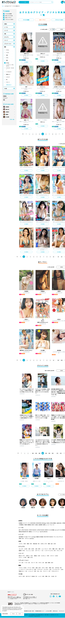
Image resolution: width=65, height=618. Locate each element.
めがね (44, 543)
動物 (48, 576)
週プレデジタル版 (9, 15)
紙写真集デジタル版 (23, 536)
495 (36, 453)
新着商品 (4, 96)
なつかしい (45, 555)
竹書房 (25, 524)
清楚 (30, 557)
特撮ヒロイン (8, 74)
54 (61, 256)
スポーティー (39, 550)
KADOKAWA (32, 523)
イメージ (6, 40)
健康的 (22, 550)
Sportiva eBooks (43, 531)
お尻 (38, 549)
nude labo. (31, 538)
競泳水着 (36, 543)
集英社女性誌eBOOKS (23, 531)
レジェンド (8, 76)
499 (49, 453)
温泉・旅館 (49, 562)
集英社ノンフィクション (34, 531)
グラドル (7, 49)
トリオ (27, 562)
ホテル (42, 562)
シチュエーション (7, 43)
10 (53, 256)
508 (61, 360)
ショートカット (46, 549)
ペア (21, 562)
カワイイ (54, 555)
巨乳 (31, 549)
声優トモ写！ (22, 538)
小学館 (63, 523)
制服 (30, 543)
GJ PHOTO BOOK (40, 530)
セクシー (23, 557)
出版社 (5, 24)
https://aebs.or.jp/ (18, 604)
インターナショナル (50, 550)
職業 (5, 46)
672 (61, 453)
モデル (7, 57)
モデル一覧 (12, 119)
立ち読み (26, 62)
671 (57, 453)
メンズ (41, 576)
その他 (5, 88)
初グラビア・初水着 (32, 576)
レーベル (6, 27)
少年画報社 (21, 524)
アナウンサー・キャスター (10, 68)
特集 (4, 99)
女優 (7, 55)
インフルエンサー (9, 71)
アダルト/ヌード (8, 84)
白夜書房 (40, 524)
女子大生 (7, 62)
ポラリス (27, 538)
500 (52, 453)
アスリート (8, 82)
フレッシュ (30, 550)
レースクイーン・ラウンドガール (10, 65)
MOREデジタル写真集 (49, 530)
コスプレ (22, 543)
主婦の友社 (59, 523)
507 (58, 360)
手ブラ (22, 576)
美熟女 (37, 555)
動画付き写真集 (39, 536)
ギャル (60, 550)
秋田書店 (21, 523)
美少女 (22, 555)
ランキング (5, 98)
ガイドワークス (26, 523)
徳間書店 (29, 524)
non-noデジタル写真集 (60, 530)
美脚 (55, 549)
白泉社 (36, 524)
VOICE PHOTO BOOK (48, 536)
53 (58, 256)
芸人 (7, 79)
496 (39, 453)
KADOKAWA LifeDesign (41, 523)
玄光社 (48, 523)
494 (33, 453)
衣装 (5, 33)
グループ (34, 562)
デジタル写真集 (8, 13)
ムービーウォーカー (50, 524)
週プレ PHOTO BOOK (23, 530)
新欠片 (33, 524)
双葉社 (44, 524)
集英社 (54, 523)
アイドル (7, 52)
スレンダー (23, 549)
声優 (7, 60)
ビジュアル (6, 37)
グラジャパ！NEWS (9, 19)
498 (46, 453)
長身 (61, 549)
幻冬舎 (51, 523)
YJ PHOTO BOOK (32, 530)
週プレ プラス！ (8, 17)
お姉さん (30, 555)
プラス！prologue (32, 536)
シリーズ (6, 30)
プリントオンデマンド (58, 536)
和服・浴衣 (52, 543)
